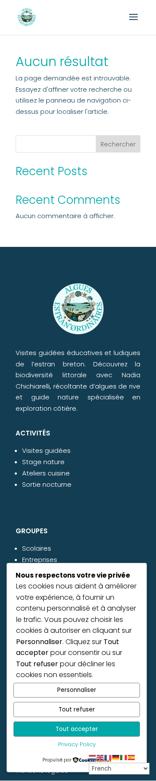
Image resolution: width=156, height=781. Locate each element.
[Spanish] (132, 757)
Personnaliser (76, 690)
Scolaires (36, 548)
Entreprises (39, 559)
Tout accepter (76, 729)
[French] (108, 757)
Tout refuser (76, 709)
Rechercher (118, 144)
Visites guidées (46, 450)
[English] (100, 757)
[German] (116, 757)
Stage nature (43, 461)
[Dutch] (93, 757)
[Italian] (124, 757)
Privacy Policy (77, 744)
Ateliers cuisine (46, 473)
